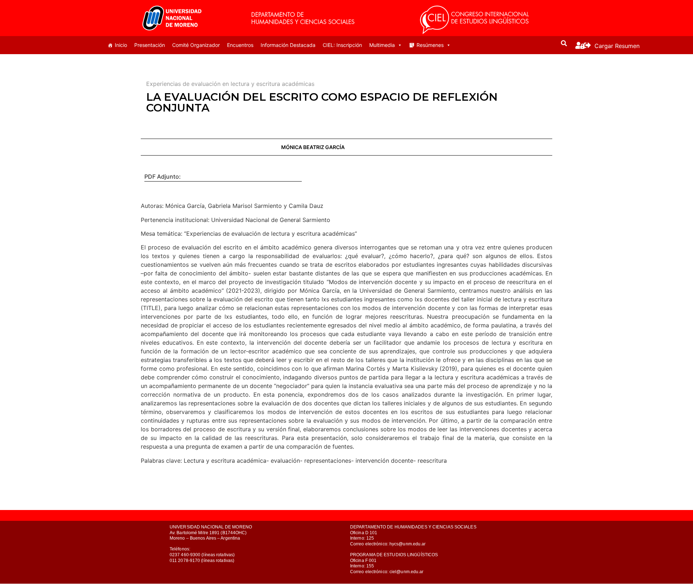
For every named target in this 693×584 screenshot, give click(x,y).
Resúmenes (430, 45)
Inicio (121, 45)
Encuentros (240, 45)
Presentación (149, 45)
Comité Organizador (196, 45)
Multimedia (382, 45)
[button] (564, 43)
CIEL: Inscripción (342, 45)
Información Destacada (288, 45)
